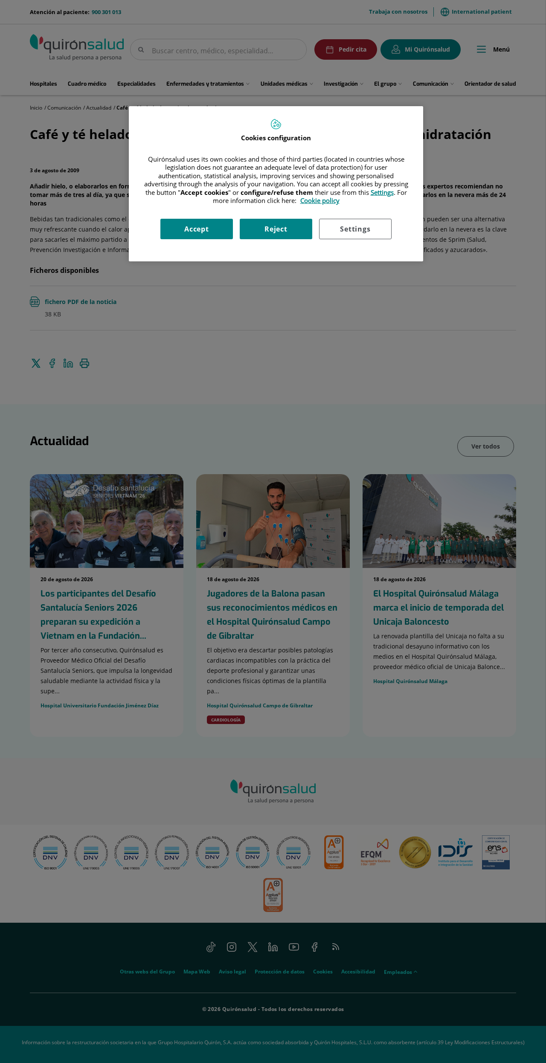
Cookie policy (320, 200)
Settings (355, 229)
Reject (276, 229)
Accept (196, 229)
